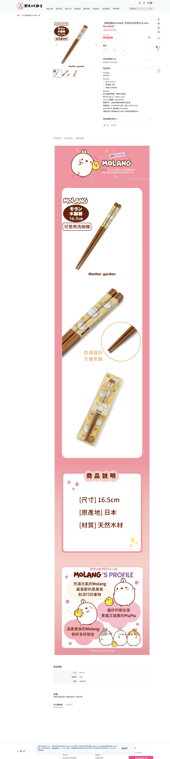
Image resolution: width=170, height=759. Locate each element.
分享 (107, 125)
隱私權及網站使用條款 (69, 758)
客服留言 (98, 755)
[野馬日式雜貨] (29, 6)
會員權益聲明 (99, 758)
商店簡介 (65, 755)
